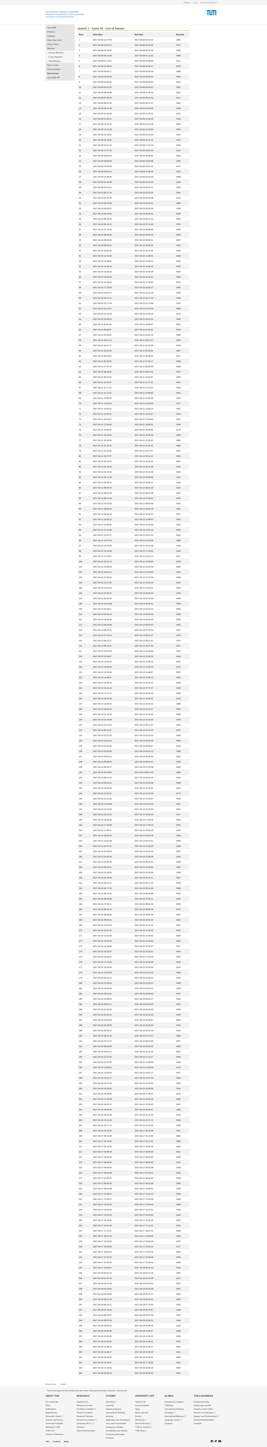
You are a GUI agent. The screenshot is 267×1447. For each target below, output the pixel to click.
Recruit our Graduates (203, 1412)
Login (195, 3)
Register (187, 3)
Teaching (110, 1402)
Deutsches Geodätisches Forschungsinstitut (65, 14)
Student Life (140, 1402)
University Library (53, 1416)
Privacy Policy (51, 1384)
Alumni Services (142, 1423)
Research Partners (85, 1416)
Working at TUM (53, 1427)
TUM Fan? (50, 1431)
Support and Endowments (205, 1416)
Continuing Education (115, 1434)
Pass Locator (53, 65)
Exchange (169, 1412)
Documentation (54, 69)
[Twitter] (216, 1441)
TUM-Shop (140, 1431)
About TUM (52, 1396)
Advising (109, 1416)
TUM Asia (169, 1405)
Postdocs (81, 1427)
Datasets (51, 36)
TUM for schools (142, 1427)
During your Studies (114, 1427)
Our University (52, 1402)
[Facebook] (212, 1441)
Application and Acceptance (118, 1420)
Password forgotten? (209, 3)
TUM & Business (203, 1396)
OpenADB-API (53, 77)
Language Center (172, 1420)
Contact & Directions (55, 1434)
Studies (111, 1396)
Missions (51, 48)
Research (83, 1396)
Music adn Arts (141, 1412)
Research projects (85, 1412)
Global (169, 1396)
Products (51, 32)
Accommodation (142, 1405)
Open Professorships (86, 1431)
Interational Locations (174, 1402)
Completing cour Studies (116, 1431)
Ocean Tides (52, 44)
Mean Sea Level (54, 40)
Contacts (110, 1438)
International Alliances (174, 1416)
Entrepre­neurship (201, 1402)
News (48, 1405)
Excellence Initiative (85, 1409)
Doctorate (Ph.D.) (84, 1423)
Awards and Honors (54, 1420)
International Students (115, 1412)
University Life (144, 1396)
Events (138, 1416)
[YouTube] (219, 1441)
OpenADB (51, 27)
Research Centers (85, 1405)
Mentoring (139, 1420)
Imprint (63, 1384)
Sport (137, 1409)
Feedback (57, 1442)
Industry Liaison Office (203, 1409)
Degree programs (113, 1409)
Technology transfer (202, 1405)
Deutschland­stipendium (204, 1420)
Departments (51, 1412)
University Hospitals (54, 1423)
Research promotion (86, 1420)
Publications (51, 1409)
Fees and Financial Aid (116, 1423)
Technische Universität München (60, 17)
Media (66, 1442)
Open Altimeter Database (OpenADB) (62, 12)
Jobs (48, 1442)
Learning (110, 1405)
